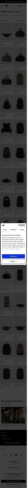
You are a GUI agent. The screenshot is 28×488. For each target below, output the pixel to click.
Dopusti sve (13, 256)
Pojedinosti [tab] (13, 229)
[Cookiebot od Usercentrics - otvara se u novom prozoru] (19, 225)
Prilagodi (12, 261)
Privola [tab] (5, 229)
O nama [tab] (22, 229)
